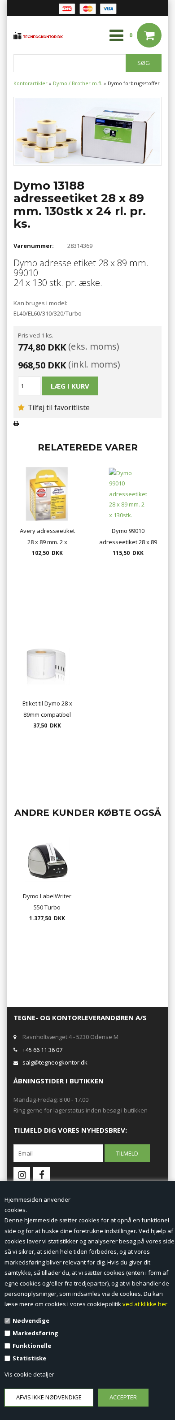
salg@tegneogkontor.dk (55, 1062)
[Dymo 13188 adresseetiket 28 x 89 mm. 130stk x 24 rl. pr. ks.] (87, 130)
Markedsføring (35, 1333)
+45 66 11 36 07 (42, 1050)
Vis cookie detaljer (29, 1374)
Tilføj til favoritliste (58, 407)
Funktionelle (32, 1346)
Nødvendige (31, 1320)
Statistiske (29, 1358)
